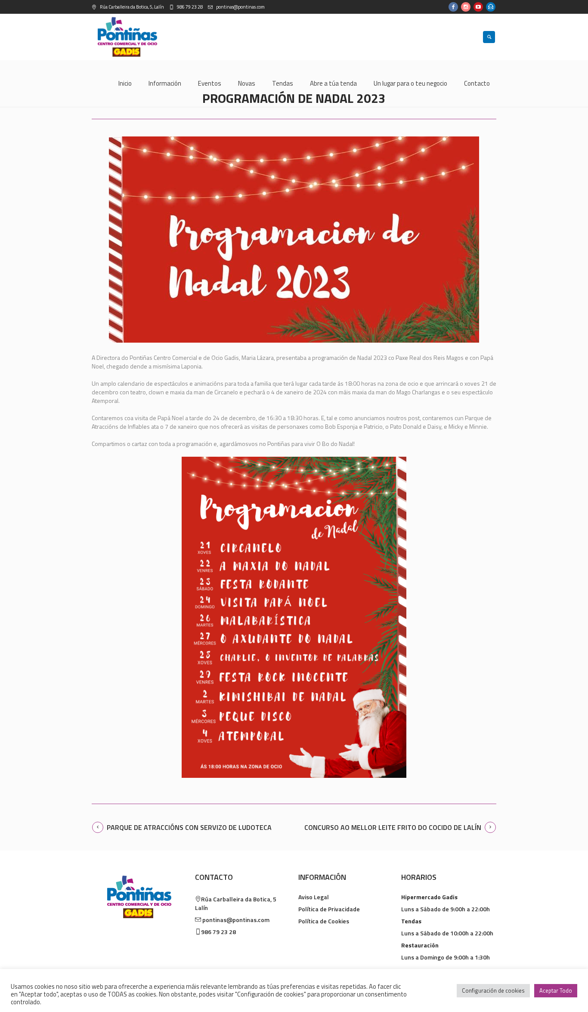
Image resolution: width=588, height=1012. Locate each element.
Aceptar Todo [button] (555, 990)
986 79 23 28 (189, 6)
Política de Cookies (323, 920)
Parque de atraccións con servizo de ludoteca (189, 827)
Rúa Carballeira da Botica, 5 (235, 903)
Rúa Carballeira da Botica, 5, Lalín (131, 6)
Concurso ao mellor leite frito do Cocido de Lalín (392, 827)
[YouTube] (478, 7)
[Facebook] (453, 7)
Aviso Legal (313, 896)
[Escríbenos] (490, 7)
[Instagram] (465, 7)
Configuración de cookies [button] (493, 990)
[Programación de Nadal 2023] (294, 239)
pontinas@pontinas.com (240, 6)
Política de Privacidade (329, 908)
